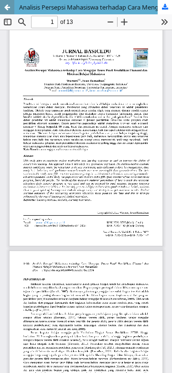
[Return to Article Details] (7, 7)
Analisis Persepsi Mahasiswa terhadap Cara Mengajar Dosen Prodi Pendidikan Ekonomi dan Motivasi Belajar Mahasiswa (95, 7)
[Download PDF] (165, 7)
